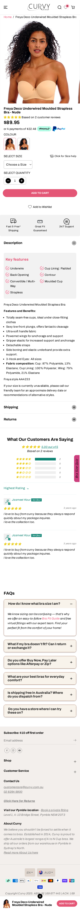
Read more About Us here (21, 852)
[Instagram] (13, 750)
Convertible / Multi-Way (22, 284)
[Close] (40, 896)
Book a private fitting (54, 810)
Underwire (17, 268)
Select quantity (17, 172)
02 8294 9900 (13, 791)
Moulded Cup (54, 281)
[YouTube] (19, 750)
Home (8, 17)
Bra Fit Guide (50, 618)
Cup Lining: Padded (58, 268)
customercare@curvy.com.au (24, 787)
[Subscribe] (74, 741)
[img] (12, 508)
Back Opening (19, 274)
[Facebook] (7, 750)
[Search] (59, 7)
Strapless (16, 292)
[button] (6, 7)
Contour (50, 274)
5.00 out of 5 (49, 446)
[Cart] (73, 7)
